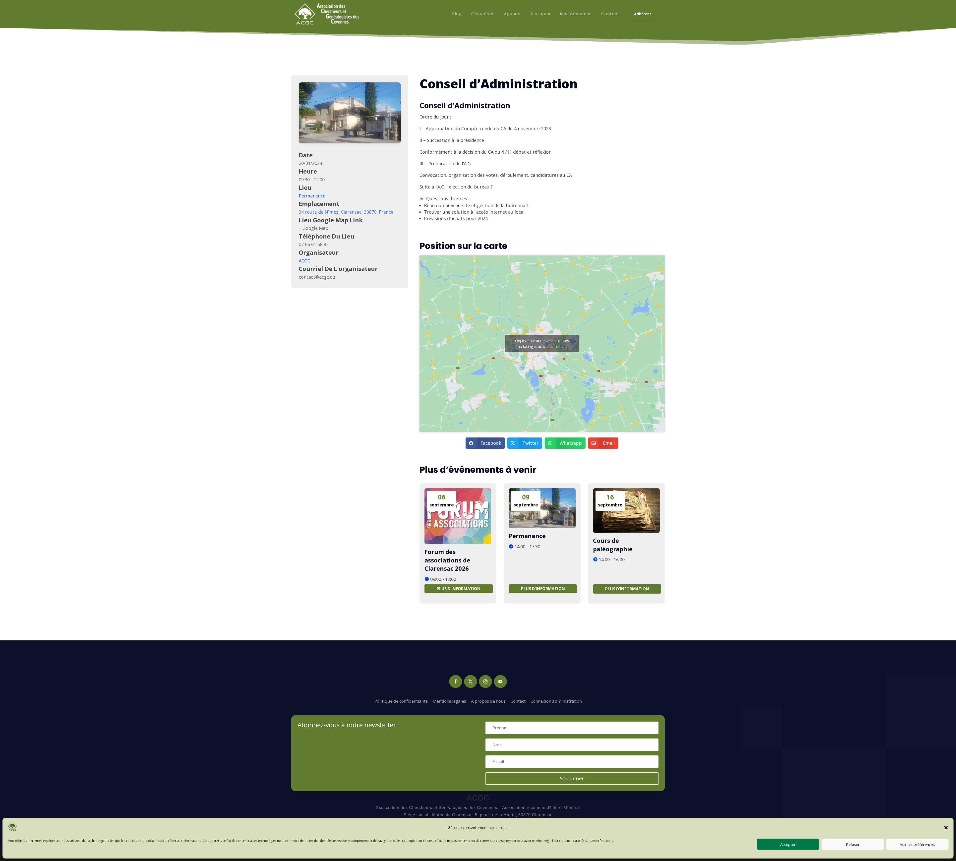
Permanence (312, 196)
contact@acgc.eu (317, 277)
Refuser (853, 844)
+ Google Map (313, 228)
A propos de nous (488, 701)
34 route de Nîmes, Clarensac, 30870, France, (347, 212)
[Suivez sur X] (470, 681)
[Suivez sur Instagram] (485, 681)
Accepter (788, 844)
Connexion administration (556, 701)
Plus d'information (458, 588)
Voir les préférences (917, 844)
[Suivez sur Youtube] (500, 681)
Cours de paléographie (613, 544)
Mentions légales (449, 701)
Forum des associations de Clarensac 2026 (447, 560)
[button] (946, 827)
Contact (518, 701)
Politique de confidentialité (401, 701)
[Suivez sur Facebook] (455, 681)
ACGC (304, 261)
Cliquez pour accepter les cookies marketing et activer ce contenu (542, 343)
